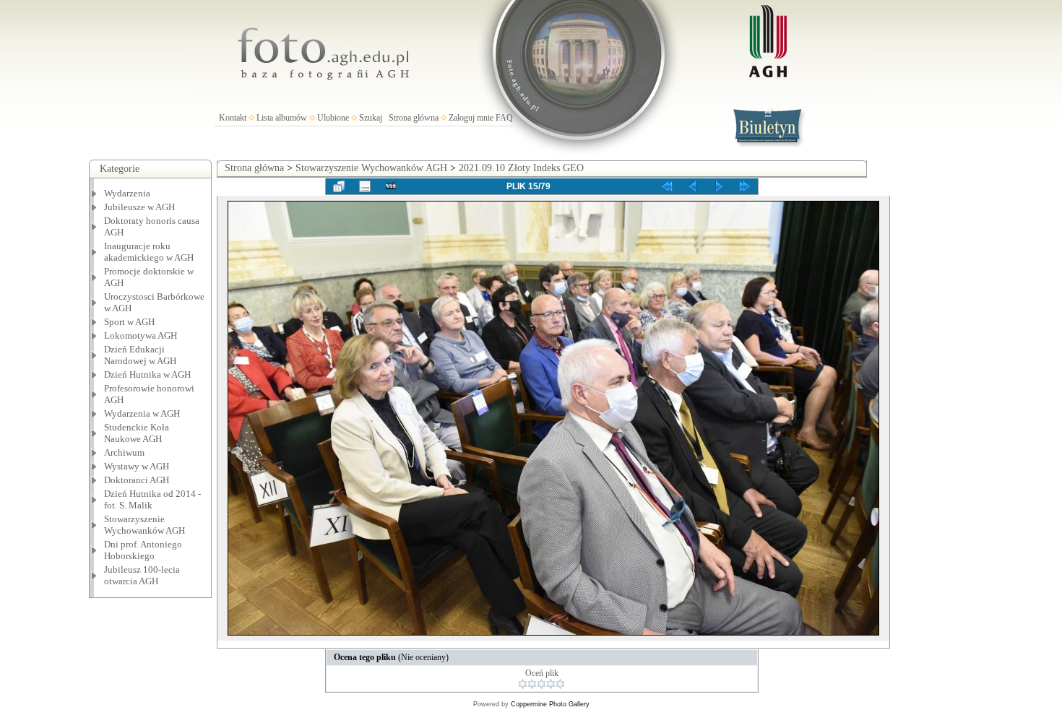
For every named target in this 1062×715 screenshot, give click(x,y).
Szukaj (370, 118)
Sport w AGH (129, 321)
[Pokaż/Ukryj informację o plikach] (365, 186)
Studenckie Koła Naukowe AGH (136, 433)
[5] (560, 684)
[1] (522, 684)
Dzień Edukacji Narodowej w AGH (140, 355)
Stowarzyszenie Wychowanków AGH (144, 525)
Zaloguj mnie (471, 118)
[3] (541, 684)
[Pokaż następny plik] (719, 186)
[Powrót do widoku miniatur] (339, 186)
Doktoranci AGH (136, 479)
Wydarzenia (127, 193)
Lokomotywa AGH (140, 335)
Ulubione (333, 118)
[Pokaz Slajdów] (391, 186)
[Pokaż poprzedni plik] (693, 186)
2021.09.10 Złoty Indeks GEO (521, 167)
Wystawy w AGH (136, 466)
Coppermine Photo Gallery (550, 704)
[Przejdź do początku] (667, 186)
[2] (532, 684)
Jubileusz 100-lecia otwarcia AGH (142, 575)
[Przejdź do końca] (745, 186)
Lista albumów (281, 118)
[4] (551, 684)
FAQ (504, 118)
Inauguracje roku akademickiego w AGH (149, 251)
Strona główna (414, 118)
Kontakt (232, 118)
